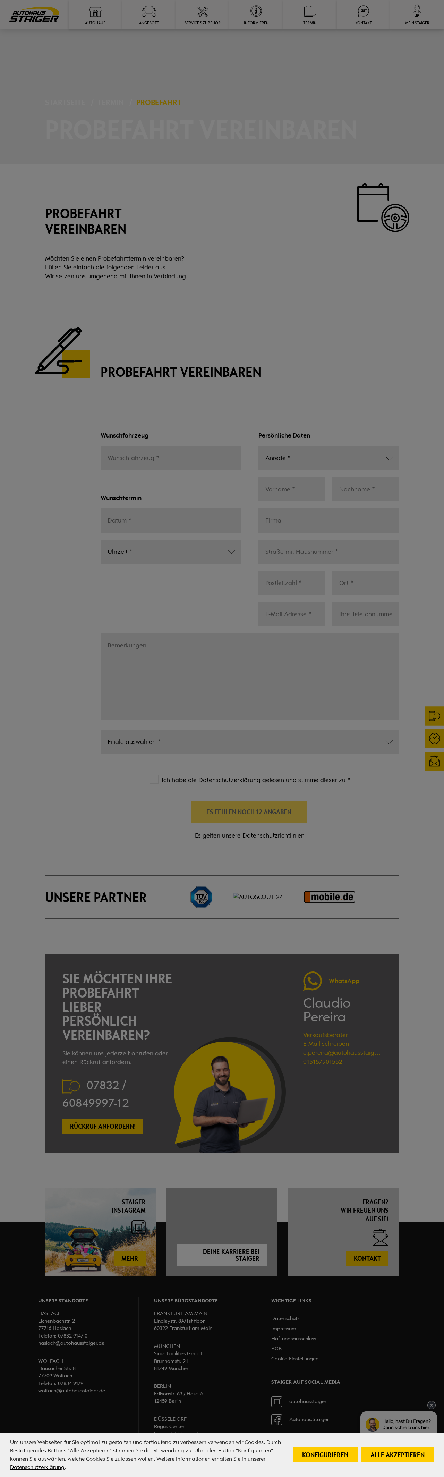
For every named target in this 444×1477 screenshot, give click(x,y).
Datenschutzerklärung (37, 1467)
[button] (325, 1454)
